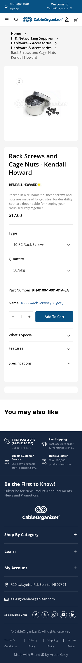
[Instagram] (54, 614)
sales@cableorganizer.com (33, 599)
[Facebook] (35, 614)
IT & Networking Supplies (32, 38)
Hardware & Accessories (31, 43)
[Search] (16, 19)
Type (13, 233)
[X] (45, 614)
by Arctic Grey (56, 655)
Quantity (16, 259)
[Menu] (6, 19)
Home (16, 33)
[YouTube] (63, 614)
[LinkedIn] (72, 614)
